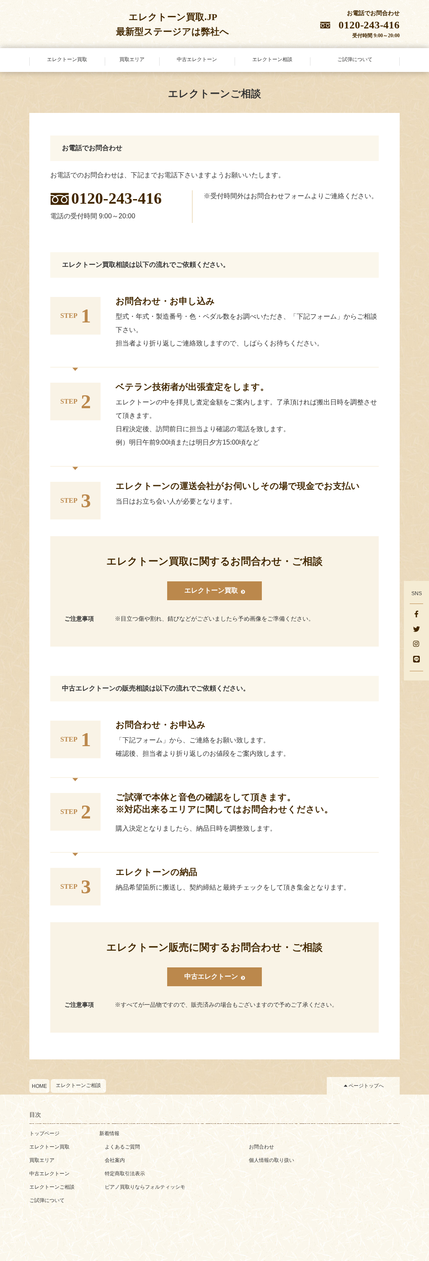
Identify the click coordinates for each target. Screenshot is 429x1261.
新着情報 (109, 1133)
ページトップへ (366, 1086)
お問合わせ (261, 1147)
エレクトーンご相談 (78, 1085)
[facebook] (416, 615)
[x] (416, 630)
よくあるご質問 (122, 1147)
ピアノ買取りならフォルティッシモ (145, 1187)
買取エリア (41, 1160)
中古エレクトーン (49, 1174)
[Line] (416, 660)
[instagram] (416, 645)
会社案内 (115, 1160)
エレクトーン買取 (49, 1147)
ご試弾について (47, 1200)
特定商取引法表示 (125, 1174)
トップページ (44, 1133)
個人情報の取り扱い (271, 1160)
